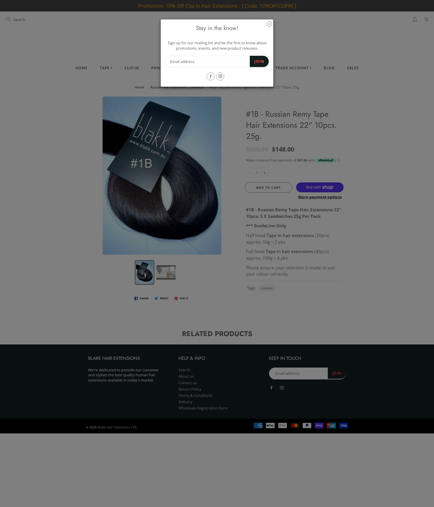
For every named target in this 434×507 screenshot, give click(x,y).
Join (259, 61)
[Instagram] (220, 76)
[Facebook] (211, 76)
